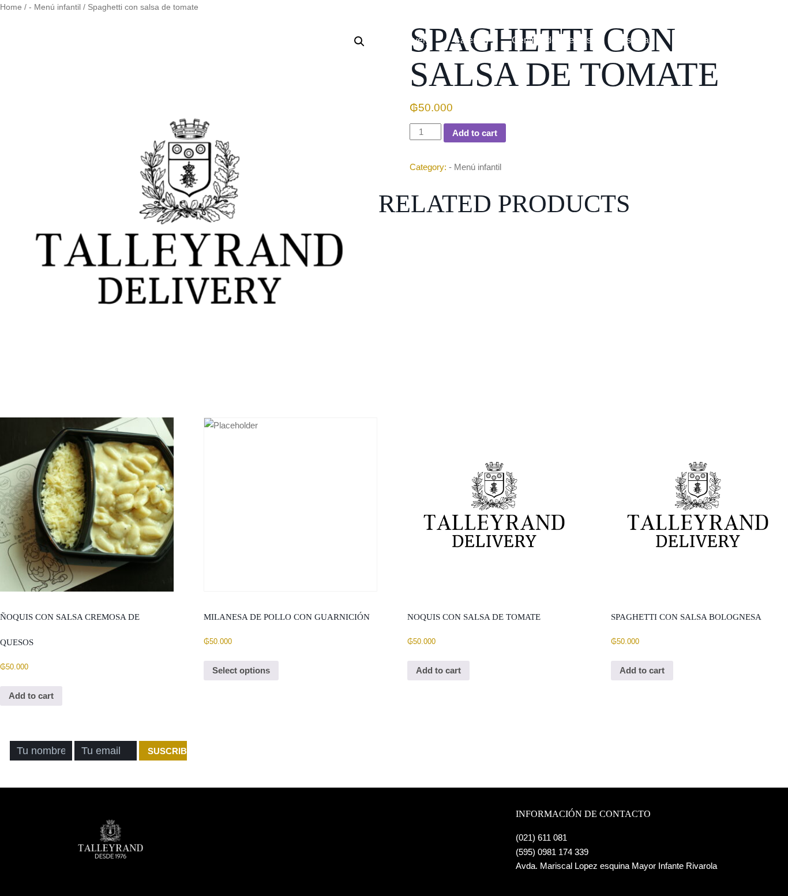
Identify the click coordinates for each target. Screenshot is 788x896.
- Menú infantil (475, 167)
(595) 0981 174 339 (552, 852)
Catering (471, 40)
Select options (241, 670)
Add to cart (474, 133)
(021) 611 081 (541, 837)
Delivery (413, 40)
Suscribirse (167, 751)
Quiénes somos (263, 40)
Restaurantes (345, 40)
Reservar (633, 40)
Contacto (693, 40)
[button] (359, 41)
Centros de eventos (551, 40)
